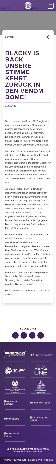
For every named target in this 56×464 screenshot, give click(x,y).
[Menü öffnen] (51, 6)
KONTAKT (7, 460)
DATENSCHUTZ (35, 460)
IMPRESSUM (20, 460)
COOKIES (48, 460)
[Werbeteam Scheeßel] (15, 403)
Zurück (9, 37)
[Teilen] (47, 37)
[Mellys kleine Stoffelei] (15, 435)
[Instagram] (15, 335)
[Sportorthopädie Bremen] (41, 419)
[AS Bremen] (41, 355)
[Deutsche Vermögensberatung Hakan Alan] (15, 387)
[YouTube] (40, 335)
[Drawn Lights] (15, 419)
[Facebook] (24, 335)
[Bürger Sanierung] (41, 387)
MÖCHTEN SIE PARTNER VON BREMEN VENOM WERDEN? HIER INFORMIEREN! (28, 450)
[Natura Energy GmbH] (15, 371)
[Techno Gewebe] (15, 355)
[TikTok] (32, 335)
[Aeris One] (41, 371)
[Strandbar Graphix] (41, 403)
